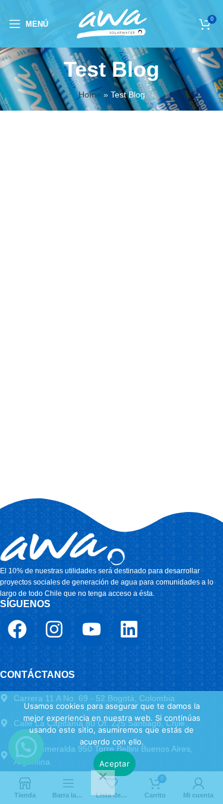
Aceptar (114, 763)
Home (89, 94)
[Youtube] (91, 629)
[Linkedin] (129, 629)
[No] (103, 782)
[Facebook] (17, 629)
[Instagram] (54, 629)
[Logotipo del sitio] (112, 23)
